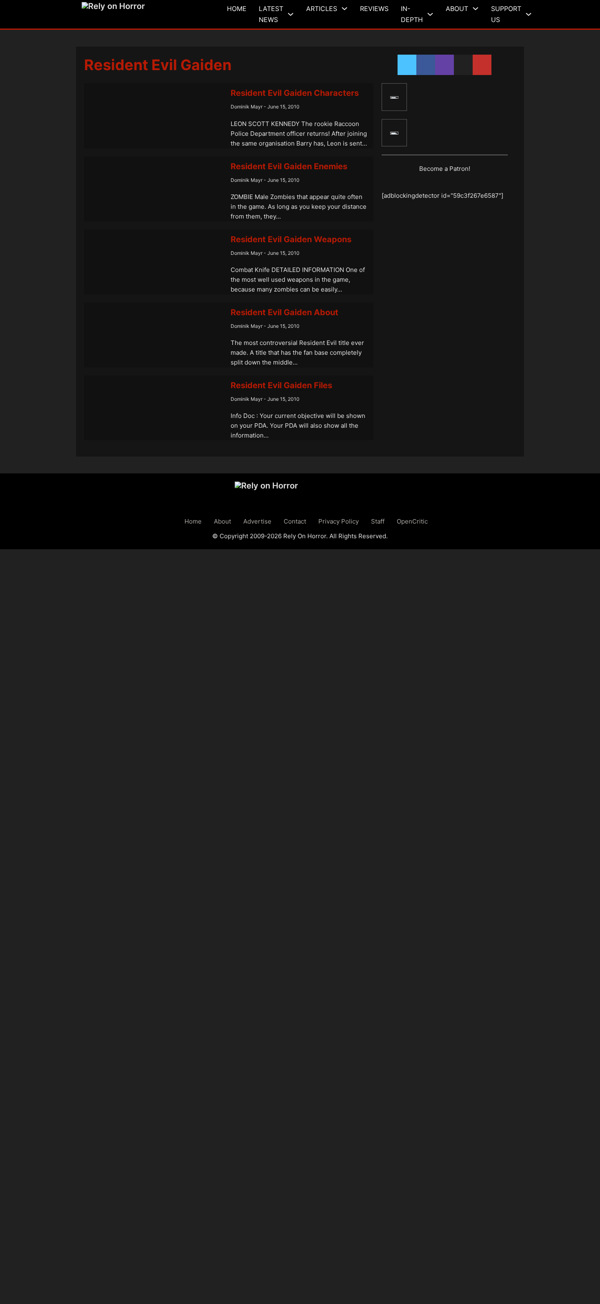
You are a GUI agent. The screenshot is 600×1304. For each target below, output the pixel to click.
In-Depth (412, 14)
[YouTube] (394, 133)
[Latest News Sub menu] (290, 14)
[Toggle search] (542, 14)
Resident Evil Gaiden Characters (295, 93)
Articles (321, 8)
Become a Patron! (444, 168)
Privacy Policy (338, 521)
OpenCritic (412, 521)
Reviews (374, 8)
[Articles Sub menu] (344, 8)
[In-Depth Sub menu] (430, 14)
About (457, 8)
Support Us (506, 14)
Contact (295, 521)
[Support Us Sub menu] (528, 14)
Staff (377, 521)
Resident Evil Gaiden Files (281, 385)
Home (237, 8)
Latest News (271, 14)
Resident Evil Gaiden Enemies (289, 166)
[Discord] (394, 97)
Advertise (257, 521)
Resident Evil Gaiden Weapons (291, 239)
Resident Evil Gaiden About (284, 312)
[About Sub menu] (475, 8)
